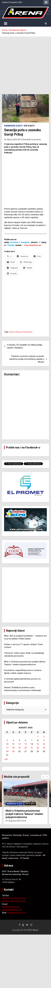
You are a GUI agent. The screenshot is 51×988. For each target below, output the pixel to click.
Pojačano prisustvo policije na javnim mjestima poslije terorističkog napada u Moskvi (26, 359)
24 (7, 751)
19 (19, 748)
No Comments (34, 139)
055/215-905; (8, 901)
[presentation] (43, 777)
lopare (12, 332)
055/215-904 (20, 898)
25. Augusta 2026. (13, 821)
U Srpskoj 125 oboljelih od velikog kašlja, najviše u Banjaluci (24, 346)
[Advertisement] (25, 63)
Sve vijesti (29, 126)
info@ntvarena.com (11, 907)
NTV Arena (23, 139)
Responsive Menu (46, 2)
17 (7, 748)
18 (13, 748)
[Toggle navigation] (5, 23)
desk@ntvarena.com (16, 912)
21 (32, 748)
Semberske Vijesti (13, 126)
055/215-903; (8, 898)
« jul (5, 759)
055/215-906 (20, 901)
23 (44, 748)
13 (25, 744)
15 (38, 744)
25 (13, 751)
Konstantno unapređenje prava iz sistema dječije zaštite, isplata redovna (24, 814)
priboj (17, 332)
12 (19, 744)
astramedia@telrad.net (12, 910)
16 (44, 744)
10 (7, 744)
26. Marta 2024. (10, 139)
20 (25, 748)
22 (38, 748)
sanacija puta (26, 332)
